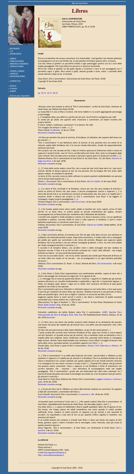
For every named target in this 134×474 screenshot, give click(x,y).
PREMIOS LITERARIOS (18, 64)
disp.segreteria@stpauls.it (55, 453)
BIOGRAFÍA (14, 49)
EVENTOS (13, 74)
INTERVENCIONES (17, 76)
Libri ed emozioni (104, 264)
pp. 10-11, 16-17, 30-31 (48, 93)
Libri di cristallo (93, 181)
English (12, 91)
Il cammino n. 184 (86, 394)
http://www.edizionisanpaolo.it (51, 455)
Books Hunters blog (52, 305)
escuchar (51, 318)
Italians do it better (95, 225)
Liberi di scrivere (78, 202)
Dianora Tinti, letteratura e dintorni (103, 346)
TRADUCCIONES (16, 67)
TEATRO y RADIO (16, 71)
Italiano (12, 86)
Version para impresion (19, 96)
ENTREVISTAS (15, 54)
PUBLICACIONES (16, 61)
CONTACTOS (15, 81)
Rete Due (78, 315)
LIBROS (12, 59)
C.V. (11, 51)
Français (13, 89)
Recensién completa (46, 384)
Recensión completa (46, 133)
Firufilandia (55, 130)
